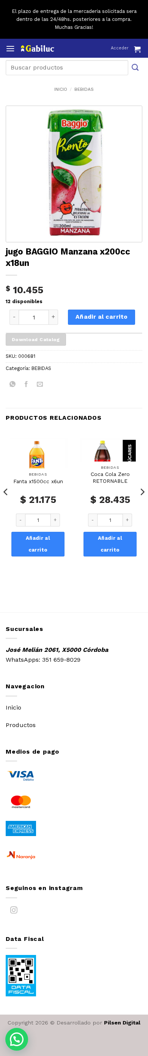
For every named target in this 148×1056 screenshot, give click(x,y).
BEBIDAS (84, 89)
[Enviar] (135, 67)
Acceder (120, 48)
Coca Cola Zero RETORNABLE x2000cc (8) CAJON (110, 480)
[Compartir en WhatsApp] (12, 385)
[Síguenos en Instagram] (13, 911)
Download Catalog (36, 339)
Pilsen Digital (122, 1023)
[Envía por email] (40, 385)
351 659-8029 (61, 659)
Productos (21, 725)
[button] (10, 48)
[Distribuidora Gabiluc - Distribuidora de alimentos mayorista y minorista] (52, 48)
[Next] (141, 507)
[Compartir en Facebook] (26, 385)
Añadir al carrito (102, 316)
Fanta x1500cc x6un (38, 481)
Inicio (60, 89)
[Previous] (6, 507)
